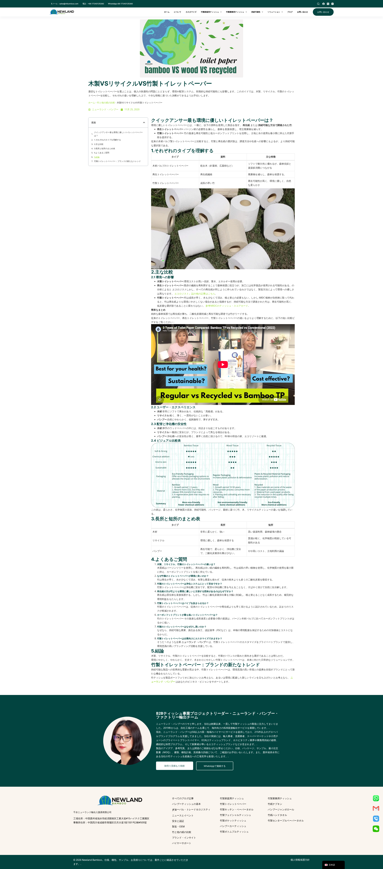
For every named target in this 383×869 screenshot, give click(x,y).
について (177, 12)
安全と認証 (178, 821)
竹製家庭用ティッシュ (210, 12)
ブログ (290, 12)
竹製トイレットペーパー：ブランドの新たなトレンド (117, 161)
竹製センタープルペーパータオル (286, 820)
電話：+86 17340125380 (93, 4)
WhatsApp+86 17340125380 (120, 4)
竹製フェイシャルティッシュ (235, 815)
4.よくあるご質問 (101, 152)
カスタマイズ (191, 12)
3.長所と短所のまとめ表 (104, 148)
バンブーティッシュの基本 (186, 804)
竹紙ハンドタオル (277, 815)
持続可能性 (255, 12)
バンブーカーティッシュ (233, 826)
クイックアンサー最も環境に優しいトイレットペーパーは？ (118, 134)
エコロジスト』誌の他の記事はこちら (194, 293)
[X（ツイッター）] (328, 4)
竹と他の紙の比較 (106, 102)
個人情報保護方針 (300, 859)
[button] (144, 122)
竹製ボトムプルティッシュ (234, 831)
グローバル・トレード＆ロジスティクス (191, 810)
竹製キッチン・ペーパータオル (236, 809)
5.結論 (96, 157)
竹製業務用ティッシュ (235, 12)
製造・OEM (178, 826)
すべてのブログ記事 (183, 798)
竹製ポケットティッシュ (233, 820)
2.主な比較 (98, 144)
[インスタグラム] (332, 4)
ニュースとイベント (183, 815)
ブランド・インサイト (184, 837)
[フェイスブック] (323, 4)
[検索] (318, 4)
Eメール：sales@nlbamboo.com (64, 4)
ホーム (167, 12)
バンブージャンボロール (281, 809)
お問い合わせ (302, 12)
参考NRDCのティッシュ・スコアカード (227, 305)
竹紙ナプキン (275, 804)
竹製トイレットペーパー (233, 804)
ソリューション (274, 12)
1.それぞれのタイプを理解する (107, 139)
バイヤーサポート (181, 843)
